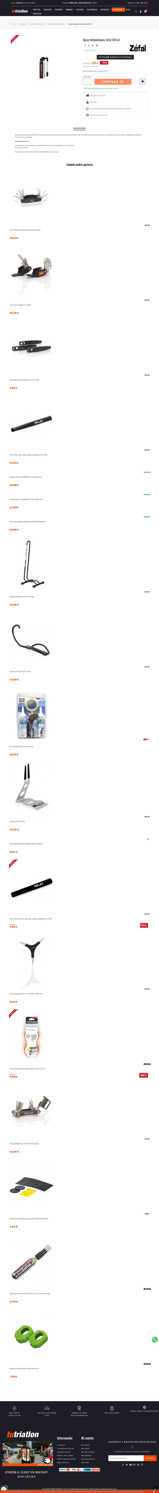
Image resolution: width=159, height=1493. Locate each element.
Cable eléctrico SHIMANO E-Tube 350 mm (26, 477)
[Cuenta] (140, 12)
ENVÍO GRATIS (14, 1413)
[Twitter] (127, 1464)
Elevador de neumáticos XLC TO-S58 (24, 380)
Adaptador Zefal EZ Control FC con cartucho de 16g (30, 1293)
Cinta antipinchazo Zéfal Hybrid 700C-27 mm (27, 1069)
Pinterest (97, 45)
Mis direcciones (87, 1452)
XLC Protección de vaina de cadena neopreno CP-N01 (31, 919)
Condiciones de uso (65, 1448)
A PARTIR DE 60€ (14, 1415)
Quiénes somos (64, 1452)
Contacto (61, 1445)
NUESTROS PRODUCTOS (79, 1415)
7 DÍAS (47, 1415)
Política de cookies (65, 1455)
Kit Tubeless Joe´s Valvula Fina (21, 746)
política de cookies (136, 1491)
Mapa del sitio (63, 1462)
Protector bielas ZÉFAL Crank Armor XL (24, 1368)
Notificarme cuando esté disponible (115, 57)
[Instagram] (142, 1464)
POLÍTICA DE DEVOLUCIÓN (47, 1413)
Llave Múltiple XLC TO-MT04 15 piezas (24, 1144)
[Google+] (134, 1464)
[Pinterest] (138, 1464)
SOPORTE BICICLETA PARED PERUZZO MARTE (26, 844)
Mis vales (85, 1462)
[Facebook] (123, 1464)
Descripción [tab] (79, 128)
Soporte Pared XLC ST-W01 (20, 671)
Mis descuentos (88, 1459)
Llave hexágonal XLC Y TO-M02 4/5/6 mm (26, 994)
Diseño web (93, 1489)
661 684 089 (27, 1476)
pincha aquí (53, 152)
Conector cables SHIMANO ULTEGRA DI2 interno (28, 522)
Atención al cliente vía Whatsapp (26, 1472)
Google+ (93, 45)
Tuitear (89, 45)
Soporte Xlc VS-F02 (17, 821)
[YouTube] (130, 1464)
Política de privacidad (66, 1459)
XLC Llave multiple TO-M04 (20, 305)
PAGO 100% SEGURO (112, 1413)
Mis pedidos (86, 1455)
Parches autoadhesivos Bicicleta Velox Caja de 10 (29, 1218)
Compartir (85, 45)
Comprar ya (113, 81)
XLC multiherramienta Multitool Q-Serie (25, 230)
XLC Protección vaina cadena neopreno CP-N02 (28, 455)
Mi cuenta (85, 1445)
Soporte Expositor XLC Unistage (22, 596)
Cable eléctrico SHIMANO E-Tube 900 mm (26, 499)
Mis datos (85, 1448)
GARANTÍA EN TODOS (79, 1413)
